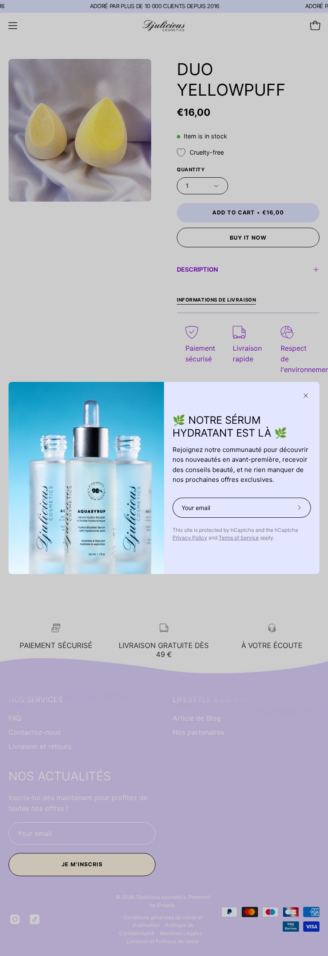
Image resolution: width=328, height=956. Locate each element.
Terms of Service (239, 537)
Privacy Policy (190, 537)
